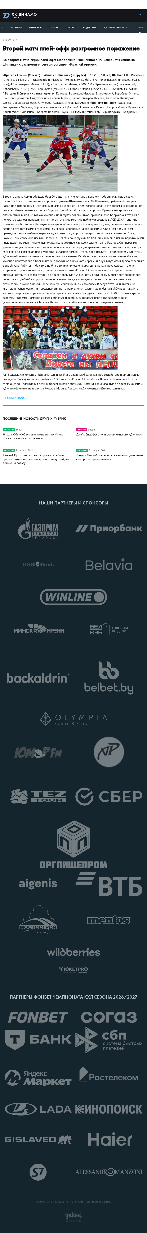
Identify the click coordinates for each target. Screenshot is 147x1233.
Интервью (35, 27)
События (17, 27)
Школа (71, 27)
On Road (54, 27)
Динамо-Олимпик (116, 27)
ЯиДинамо (90, 27)
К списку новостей (16, 397)
